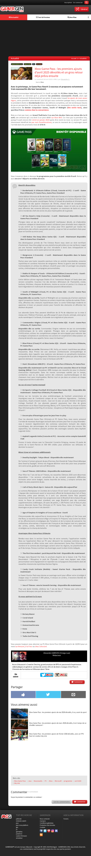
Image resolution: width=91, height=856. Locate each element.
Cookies (42, 827)
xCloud (39, 64)
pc (17, 829)
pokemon (19, 834)
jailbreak (18, 819)
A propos (43, 821)
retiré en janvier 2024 (40, 120)
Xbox (50, 781)
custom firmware (21, 836)
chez (41, 646)
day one (17, 783)
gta (17, 827)
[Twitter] (45, 830)
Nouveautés (38, 781)
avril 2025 (78, 781)
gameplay (19, 832)
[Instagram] (52, 830)
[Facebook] (41, 830)
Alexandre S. (65, 79)
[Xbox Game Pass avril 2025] (49, 171)
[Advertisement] (46, 38)
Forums (66, 819)
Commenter (78, 682)
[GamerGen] (12, 9)
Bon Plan (72, 17)
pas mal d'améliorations (41, 122)
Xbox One (28, 64)
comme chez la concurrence (37, 110)
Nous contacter (45, 819)
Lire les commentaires (62, 802)
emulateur (19, 838)
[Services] (41, 834)
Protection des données (47, 825)
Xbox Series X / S (17, 64)
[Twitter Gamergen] (47, 676)
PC (33, 64)
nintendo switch (21, 821)
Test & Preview (44, 17)
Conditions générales (46, 823)
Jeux (30, 781)
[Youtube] (48, 830)
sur (56, 117)
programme (68, 781)
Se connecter (78, 2)
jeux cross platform (22, 825)
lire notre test (74, 107)
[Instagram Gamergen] (61, 676)
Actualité (14, 17)
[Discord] (56, 830)
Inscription (68, 2)
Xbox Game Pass (20, 781)
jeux (17, 823)
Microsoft (58, 781)
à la (28, 646)
